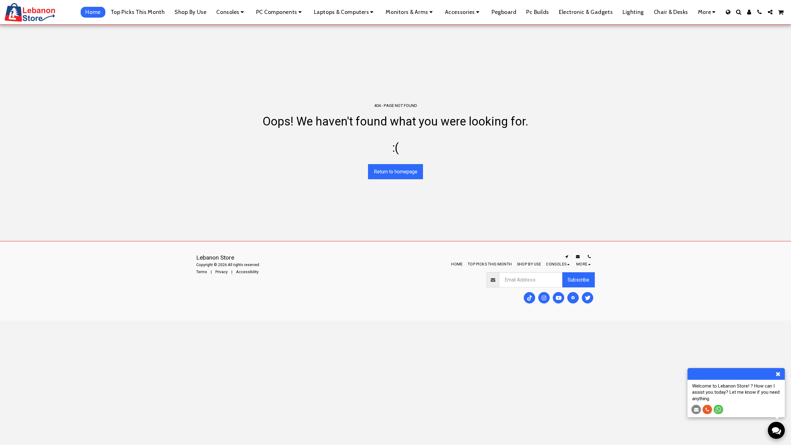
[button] (738, 12)
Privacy (221, 271)
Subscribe (578, 280)
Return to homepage (395, 172)
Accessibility (247, 271)
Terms (201, 271)
